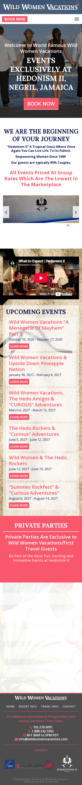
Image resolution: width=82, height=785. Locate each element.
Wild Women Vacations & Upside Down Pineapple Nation (38, 363)
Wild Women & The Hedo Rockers (38, 460)
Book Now (14, 19)
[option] (41, 209)
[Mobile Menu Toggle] (77, 19)
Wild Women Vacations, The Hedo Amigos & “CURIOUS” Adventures (36, 398)
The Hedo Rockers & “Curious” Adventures (34, 431)
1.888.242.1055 (42, 731)
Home (10, 706)
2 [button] (68, 225)
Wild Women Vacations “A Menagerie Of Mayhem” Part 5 (39, 328)
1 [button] (64, 225)
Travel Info (50, 706)
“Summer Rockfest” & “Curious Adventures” (34, 490)
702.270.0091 (42, 727)
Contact (69, 706)
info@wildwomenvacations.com (42, 739)
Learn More (19, 346)
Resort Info (28, 706)
